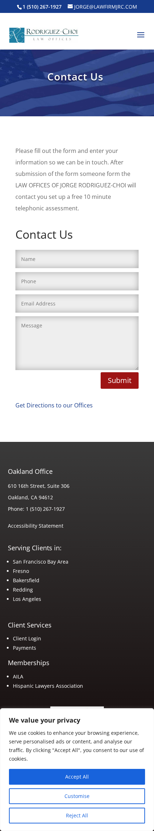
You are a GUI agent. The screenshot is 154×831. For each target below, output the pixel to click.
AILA (19, 676)
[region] (77, 769)
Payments (24, 647)
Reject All (77, 815)
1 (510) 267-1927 (45, 508)
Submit (119, 380)
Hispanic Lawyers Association (48, 685)
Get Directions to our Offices (54, 405)
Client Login (27, 638)
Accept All (77, 776)
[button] (140, 39)
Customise (77, 796)
